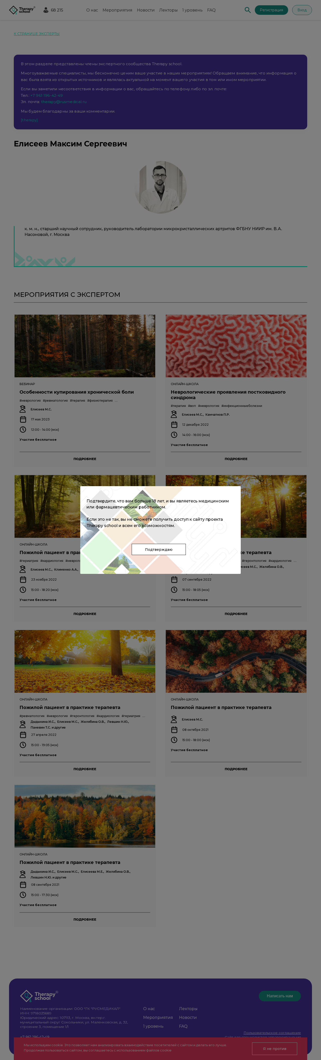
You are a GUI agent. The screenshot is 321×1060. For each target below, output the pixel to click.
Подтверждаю (159, 549)
